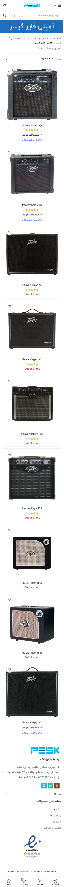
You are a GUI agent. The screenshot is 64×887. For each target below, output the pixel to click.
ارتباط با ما (55, 816)
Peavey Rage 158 (32, 508)
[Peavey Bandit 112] (32, 403)
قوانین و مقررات (52, 828)
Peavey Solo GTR (32, 205)
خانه (59, 38)
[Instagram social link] (57, 785)
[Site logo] (32, 5)
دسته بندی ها (45, 38)
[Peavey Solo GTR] (32, 174)
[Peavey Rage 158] (32, 477)
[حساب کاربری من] (4, 15)
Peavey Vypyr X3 (32, 722)
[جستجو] (13, 15)
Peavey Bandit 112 (32, 434)
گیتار (58, 43)
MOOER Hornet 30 (32, 583)
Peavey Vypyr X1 (32, 359)
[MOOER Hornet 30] (32, 552)
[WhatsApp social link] (50, 785)
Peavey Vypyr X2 (32, 285)
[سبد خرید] (4, 5)
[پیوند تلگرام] (44, 785)
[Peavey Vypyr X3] (32, 692)
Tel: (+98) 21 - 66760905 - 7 (36, 778)
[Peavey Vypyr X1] (32, 328)
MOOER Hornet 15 (32, 653)
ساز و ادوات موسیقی (22, 38)
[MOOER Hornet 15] (32, 622)
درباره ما (57, 822)
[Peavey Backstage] (32, 94)
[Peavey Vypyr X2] (32, 254)
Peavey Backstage (32, 125)
